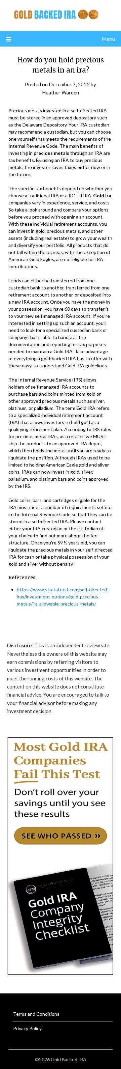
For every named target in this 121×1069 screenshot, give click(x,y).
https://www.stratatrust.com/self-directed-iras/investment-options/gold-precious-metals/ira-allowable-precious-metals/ (63, 597)
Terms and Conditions (36, 1014)
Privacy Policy (27, 1028)
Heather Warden (60, 92)
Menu (108, 38)
